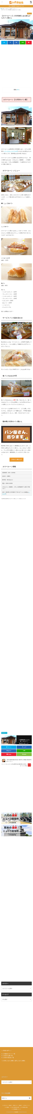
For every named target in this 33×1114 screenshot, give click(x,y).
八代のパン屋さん (15, 459)
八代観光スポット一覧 (9, 1053)
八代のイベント (26, 1105)
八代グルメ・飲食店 (7, 1105)
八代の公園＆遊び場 (15, 1107)
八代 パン (5, 732)
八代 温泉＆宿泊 (24, 1107)
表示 (18, 89)
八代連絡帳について (16, 1109)
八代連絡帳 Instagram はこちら (17, 6)
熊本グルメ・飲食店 (17, 1105)
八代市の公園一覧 (8, 1055)
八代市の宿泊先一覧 (8, 1057)
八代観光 (7, 1107)
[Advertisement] (16, 66)
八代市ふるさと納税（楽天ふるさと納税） (14, 1060)
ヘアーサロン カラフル (10, 151)
